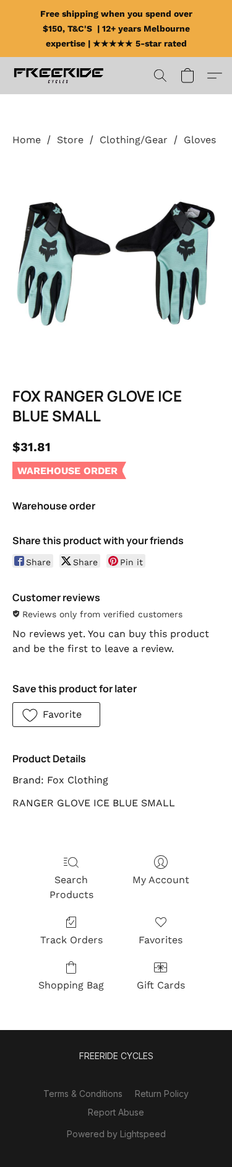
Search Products (71, 887)
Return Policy (162, 1093)
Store (70, 140)
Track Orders (71, 940)
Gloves (200, 140)
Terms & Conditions (82, 1093)
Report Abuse (116, 1112)
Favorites (161, 940)
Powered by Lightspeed (116, 1134)
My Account (160, 880)
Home (26, 140)
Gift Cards (161, 985)
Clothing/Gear (134, 140)
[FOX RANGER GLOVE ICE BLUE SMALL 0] (116, 264)
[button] (61, 75)
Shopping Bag (71, 985)
